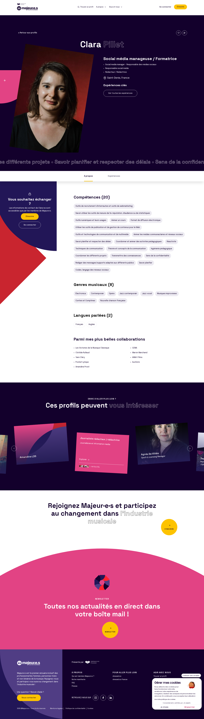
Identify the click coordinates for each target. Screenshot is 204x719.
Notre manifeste (78, 679)
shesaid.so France (120, 679)
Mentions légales (56, 708)
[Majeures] (29, 8)
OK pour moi (189, 707)
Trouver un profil (160, 676)
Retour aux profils (28, 33)
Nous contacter (29, 698)
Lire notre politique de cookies (164, 699)
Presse (74, 686)
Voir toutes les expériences (120, 93)
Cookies (90, 708)
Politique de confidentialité (75, 708)
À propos (88, 176)
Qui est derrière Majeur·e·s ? (83, 676)
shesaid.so (117, 676)
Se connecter (165, 7)
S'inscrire (180, 7)
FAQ (73, 683)
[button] (14, 448)
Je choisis (164, 707)
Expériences (114, 176)
